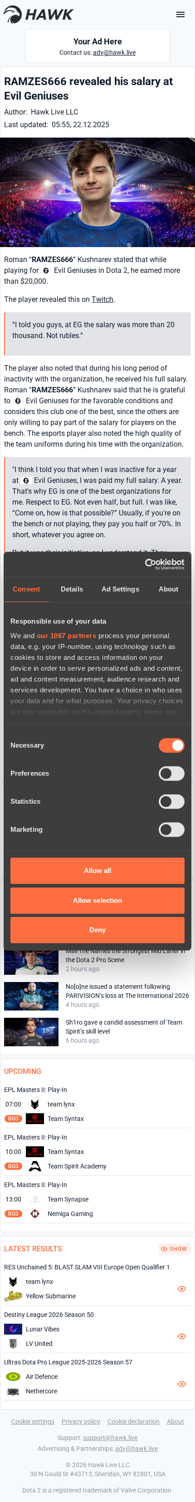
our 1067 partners (67, 635)
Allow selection (97, 900)
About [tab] (169, 589)
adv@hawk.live (114, 52)
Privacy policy (81, 1421)
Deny (97, 930)
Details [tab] (72, 589)
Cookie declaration (133, 1421)
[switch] (172, 773)
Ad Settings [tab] (120, 589)
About (175, 1421)
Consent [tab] (26, 589)
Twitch (102, 299)
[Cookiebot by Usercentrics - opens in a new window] (145, 564)
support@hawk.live (110, 1437)
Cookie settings (32, 1421)
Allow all (98, 870)
